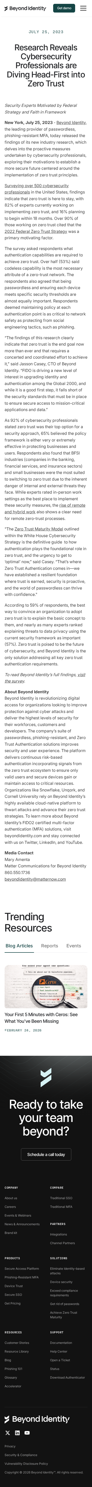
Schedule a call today (46, 1154)
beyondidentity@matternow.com (35, 879)
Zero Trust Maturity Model (39, 528)
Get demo (64, 8)
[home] (25, 8)
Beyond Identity (71, 122)
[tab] (19, 947)
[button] (82, 8)
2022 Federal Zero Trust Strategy (36, 231)
